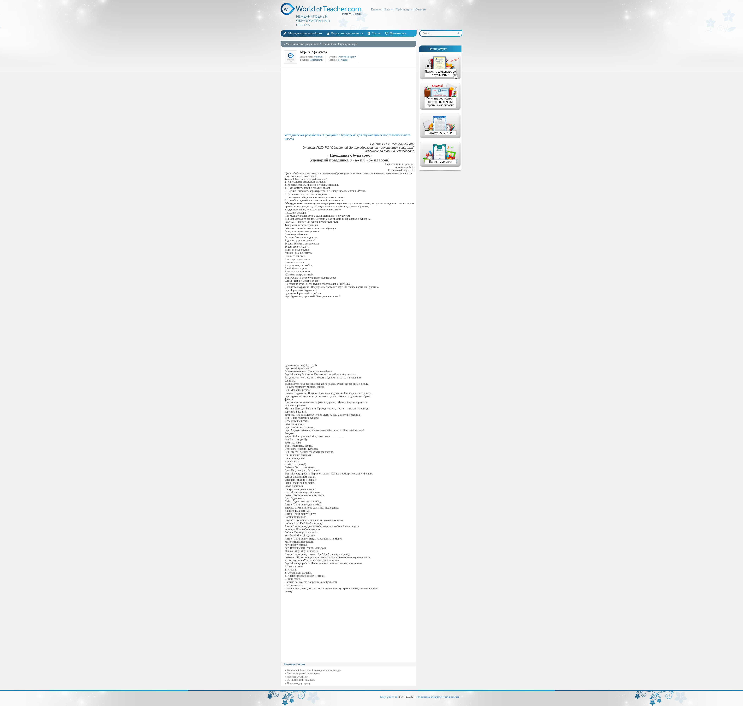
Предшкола (329, 43)
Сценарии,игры (348, 43)
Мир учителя (388, 697)
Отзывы (420, 9)
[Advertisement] (349, 100)
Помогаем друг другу (298, 683)
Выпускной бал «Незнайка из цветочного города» (314, 670)
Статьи (376, 33)
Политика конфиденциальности (438, 697)
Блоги (388, 9)
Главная (376, 9)
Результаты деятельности (347, 33)
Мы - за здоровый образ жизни (303, 673)
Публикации (403, 9)
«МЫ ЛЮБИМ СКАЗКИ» (301, 680)
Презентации (398, 33)
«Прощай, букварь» (297, 676)
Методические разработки (305, 33)
